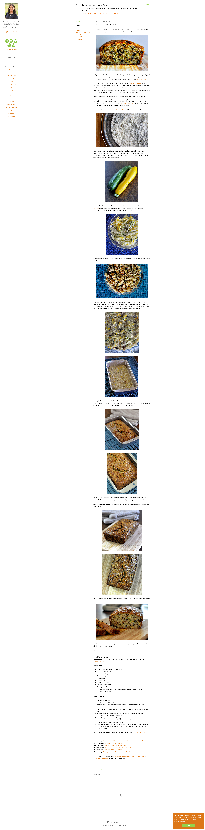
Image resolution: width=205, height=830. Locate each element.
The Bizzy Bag (11, 116)
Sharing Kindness (11, 104)
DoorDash (11, 81)
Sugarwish (11, 113)
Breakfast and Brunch (83, 32)
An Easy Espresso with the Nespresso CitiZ (117, 747)
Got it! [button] (188, 825)
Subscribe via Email (11, 49)
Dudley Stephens (11, 84)
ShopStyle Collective (11, 107)
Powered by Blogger (115, 822)
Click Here (11, 59)
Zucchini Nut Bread (135, 83)
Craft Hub (11, 78)
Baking (78, 28)
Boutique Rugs (11, 75)
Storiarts (11, 110)
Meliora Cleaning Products (11, 93)
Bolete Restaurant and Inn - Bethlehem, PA (119, 745)
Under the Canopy (11, 119)
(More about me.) (11, 32)
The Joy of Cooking (139, 732)
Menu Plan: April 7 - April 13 (113, 743)
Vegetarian (79, 39)
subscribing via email (100, 758)
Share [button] (78, 21)
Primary (11, 98)
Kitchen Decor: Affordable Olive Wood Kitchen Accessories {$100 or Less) (126, 741)
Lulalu (11, 90)
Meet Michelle (108, 13)
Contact (116, 13)
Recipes (84, 13)
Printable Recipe (98, 661)
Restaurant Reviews (95, 13)
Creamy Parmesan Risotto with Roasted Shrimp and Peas (121, 752)
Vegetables (79, 37)
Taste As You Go (95, 4)
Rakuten (11, 101)
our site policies (141, 79)
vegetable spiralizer (127, 103)
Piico (11, 96)
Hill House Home (11, 87)
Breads (78, 30)
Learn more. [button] (183, 821)
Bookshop (11, 72)
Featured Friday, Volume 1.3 (113, 750)
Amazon (11, 70)
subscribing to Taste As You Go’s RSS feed (129, 756)
